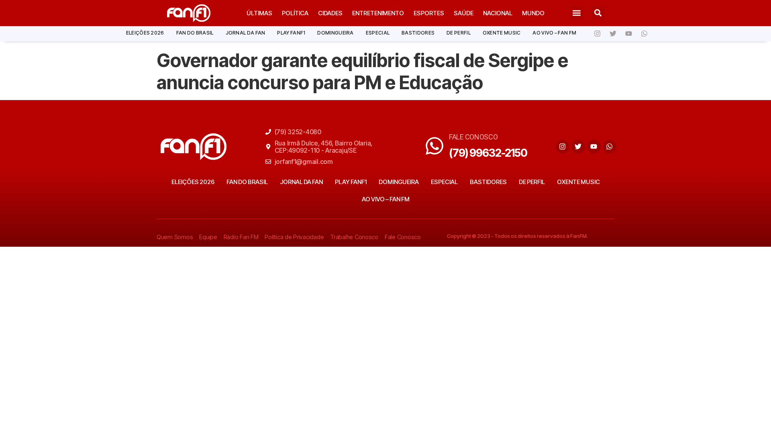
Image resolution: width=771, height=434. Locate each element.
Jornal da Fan (245, 33)
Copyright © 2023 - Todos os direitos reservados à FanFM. (517, 236)
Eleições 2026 (145, 33)
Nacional (497, 13)
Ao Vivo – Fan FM (554, 33)
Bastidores (418, 33)
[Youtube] (628, 34)
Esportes (429, 13)
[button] (576, 13)
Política (295, 13)
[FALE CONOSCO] (434, 146)
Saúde (463, 13)
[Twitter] (613, 34)
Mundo (533, 13)
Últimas (259, 13)
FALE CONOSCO (473, 137)
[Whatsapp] (644, 34)
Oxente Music (502, 33)
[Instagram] (597, 34)
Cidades (330, 13)
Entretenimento (378, 13)
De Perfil (459, 33)
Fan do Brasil (195, 33)
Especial (378, 33)
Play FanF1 (291, 33)
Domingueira (335, 33)
